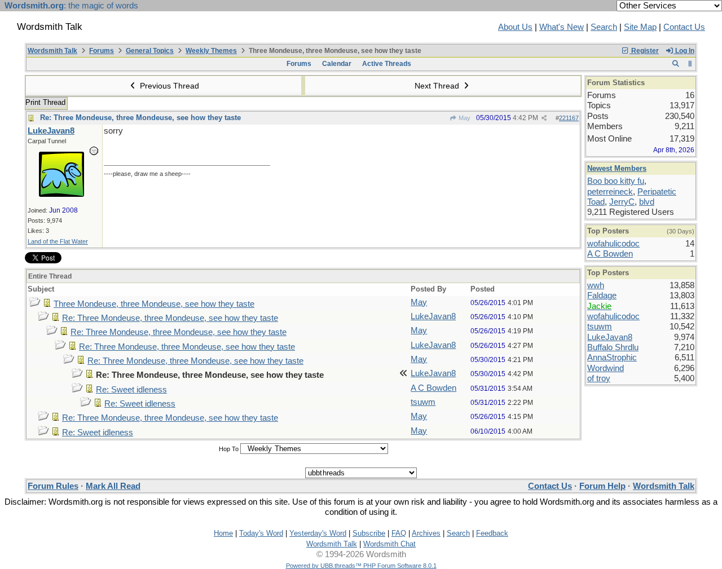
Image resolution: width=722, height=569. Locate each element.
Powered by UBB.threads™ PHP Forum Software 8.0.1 (361, 565)
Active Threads (386, 64)
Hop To (229, 449)
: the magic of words (71, 5)
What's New (561, 27)
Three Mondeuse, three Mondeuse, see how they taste (154, 303)
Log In (683, 51)
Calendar (336, 64)
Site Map (640, 27)
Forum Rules (53, 486)
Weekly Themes (211, 51)
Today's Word (261, 533)
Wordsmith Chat (389, 544)
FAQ (398, 533)
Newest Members (616, 168)
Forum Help (602, 486)
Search (604, 27)
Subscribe (369, 533)
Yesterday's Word (317, 533)
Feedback (492, 533)
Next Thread (438, 85)
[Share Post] (544, 118)
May (463, 117)
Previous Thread (168, 85)
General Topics (150, 51)
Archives (426, 533)
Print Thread (45, 102)
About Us (515, 27)
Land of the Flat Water (58, 241)
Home (223, 533)
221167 (569, 117)
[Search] (675, 64)
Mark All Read (113, 486)
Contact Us (684, 27)
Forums (101, 51)
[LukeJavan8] (61, 194)
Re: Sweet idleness (131, 389)
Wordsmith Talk (52, 51)
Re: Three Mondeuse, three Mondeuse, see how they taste (140, 117)
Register (644, 51)
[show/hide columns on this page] (690, 63)
